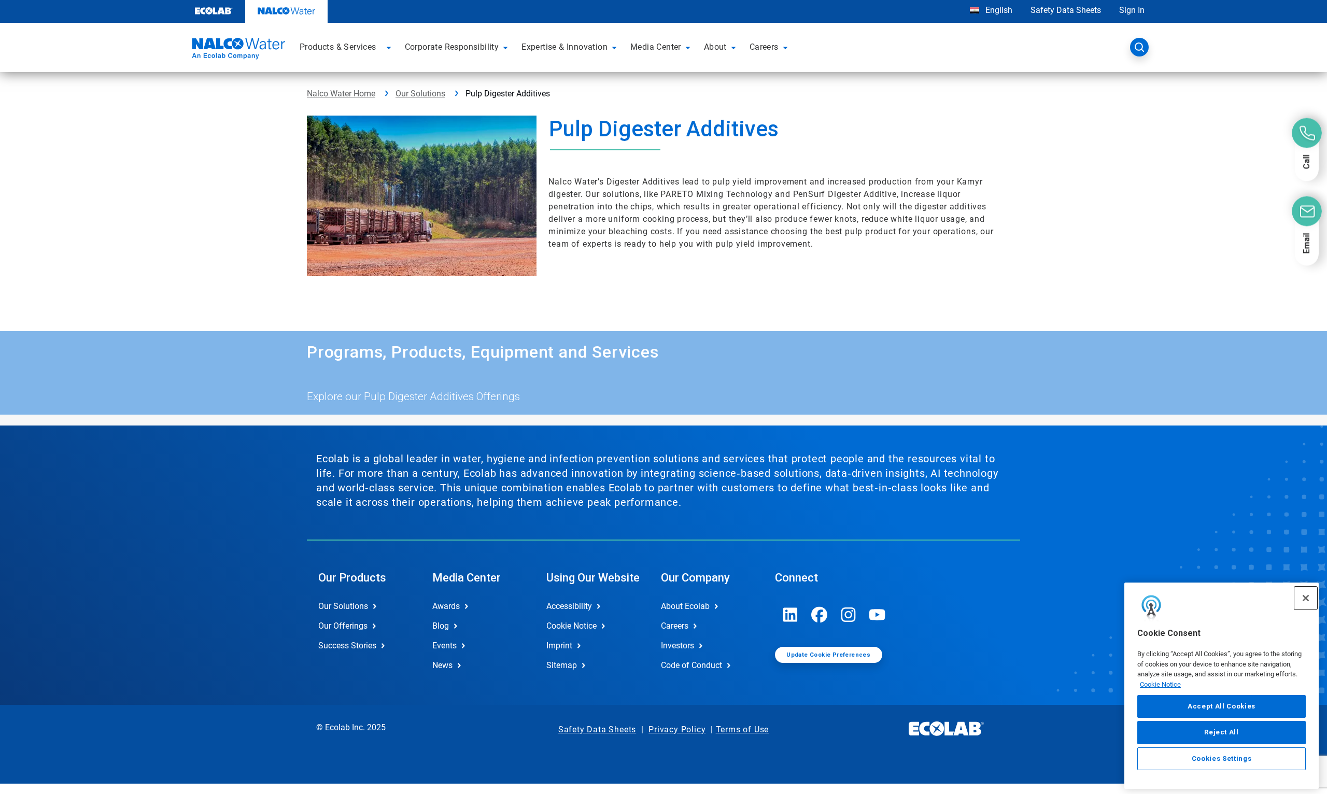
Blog (440, 626)
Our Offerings (343, 626)
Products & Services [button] (338, 47)
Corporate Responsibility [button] (452, 47)
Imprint (559, 645)
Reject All (1221, 732)
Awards (446, 606)
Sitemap (561, 665)
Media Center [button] (655, 47)
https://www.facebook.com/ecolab (819, 614)
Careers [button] (764, 47)
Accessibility (569, 606)
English (997, 10)
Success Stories (347, 645)
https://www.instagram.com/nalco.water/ (848, 614)
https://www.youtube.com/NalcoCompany (877, 614)
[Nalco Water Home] (236, 50)
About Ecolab (685, 606)
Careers (674, 626)
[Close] (1305, 598)
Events (444, 645)
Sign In (1132, 10)
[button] (390, 47)
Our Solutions (420, 93)
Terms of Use (742, 729)
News (442, 665)
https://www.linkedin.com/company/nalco (790, 614)
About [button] (715, 47)
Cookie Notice (1160, 684)
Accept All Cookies (1221, 706)
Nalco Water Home (341, 93)
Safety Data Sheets (1065, 10)
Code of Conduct (691, 665)
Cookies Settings (1222, 758)
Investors (677, 645)
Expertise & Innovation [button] (564, 47)
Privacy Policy (676, 729)
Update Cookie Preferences (828, 654)
